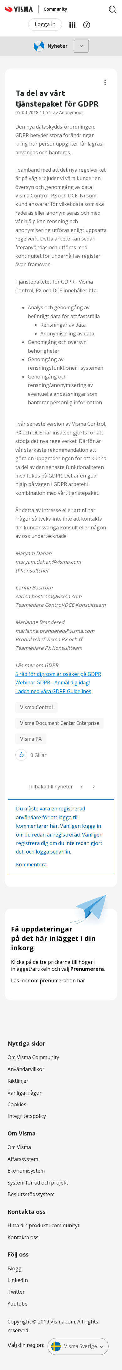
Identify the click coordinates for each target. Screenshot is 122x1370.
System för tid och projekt (38, 1182)
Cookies (17, 1104)
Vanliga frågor (25, 1092)
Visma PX (31, 739)
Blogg (15, 1268)
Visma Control (36, 707)
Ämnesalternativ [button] (105, 82)
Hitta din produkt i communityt (43, 1225)
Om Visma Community (33, 1057)
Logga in (45, 24)
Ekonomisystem (26, 1170)
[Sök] (112, 9)
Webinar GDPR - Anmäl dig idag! (52, 682)
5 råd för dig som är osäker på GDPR (58, 674)
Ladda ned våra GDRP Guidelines (53, 691)
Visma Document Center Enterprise (59, 723)
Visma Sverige (80, 1346)
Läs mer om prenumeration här (48, 980)
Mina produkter (72, 24)
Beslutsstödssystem (31, 1194)
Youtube (18, 1303)
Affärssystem (23, 1159)
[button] (21, 755)
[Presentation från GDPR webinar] (82, 786)
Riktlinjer (18, 1080)
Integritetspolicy (27, 1116)
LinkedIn (18, 1280)
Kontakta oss (23, 1237)
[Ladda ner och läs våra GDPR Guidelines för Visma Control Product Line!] (93, 786)
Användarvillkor (26, 1069)
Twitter (16, 1291)
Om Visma (19, 1147)
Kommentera (31, 864)
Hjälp (86, 24)
